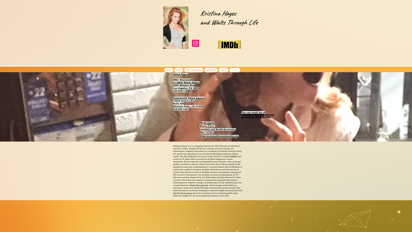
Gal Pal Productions (182, 193)
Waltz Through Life (199, 185)
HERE (233, 156)
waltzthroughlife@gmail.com (258, 115)
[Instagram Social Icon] (195, 43)
